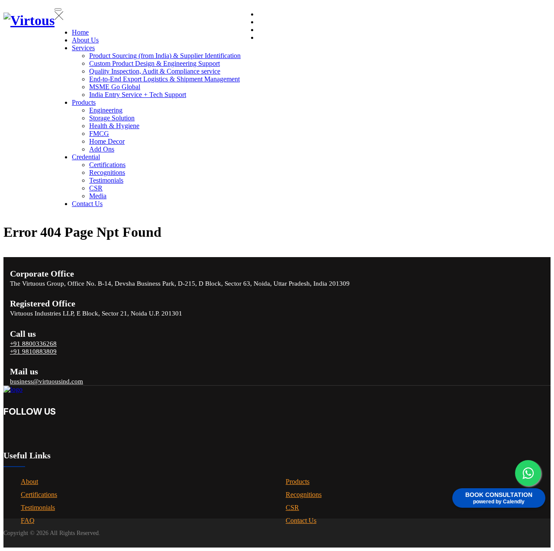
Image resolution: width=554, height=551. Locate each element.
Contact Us (87, 203)
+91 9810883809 (33, 351)
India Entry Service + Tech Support (137, 94)
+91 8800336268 (33, 343)
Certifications (107, 164)
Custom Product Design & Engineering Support (154, 63)
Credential (86, 157)
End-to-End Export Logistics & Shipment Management (164, 79)
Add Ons (101, 149)
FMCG (99, 133)
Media (97, 196)
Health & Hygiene (114, 125)
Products (84, 102)
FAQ (28, 520)
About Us (85, 40)
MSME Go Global (114, 86)
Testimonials (106, 180)
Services (83, 48)
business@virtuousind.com (46, 381)
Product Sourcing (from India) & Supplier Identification (165, 55)
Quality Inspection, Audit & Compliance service (154, 71)
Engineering (105, 110)
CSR (96, 188)
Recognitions (107, 172)
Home (80, 32)
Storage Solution (112, 118)
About (29, 481)
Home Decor (107, 141)
